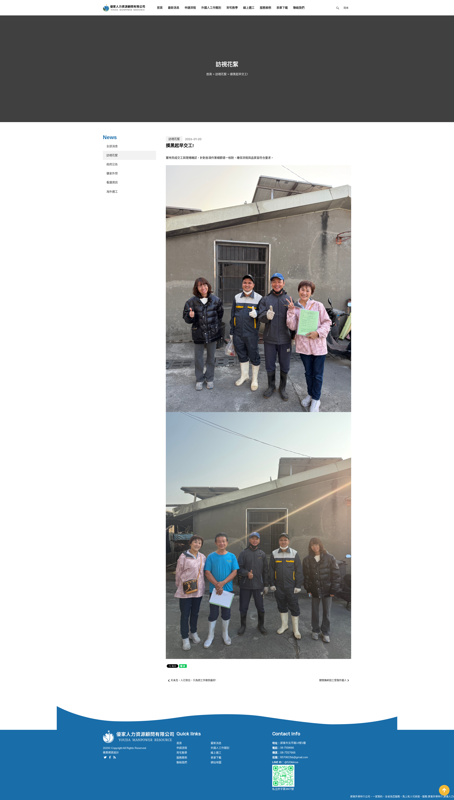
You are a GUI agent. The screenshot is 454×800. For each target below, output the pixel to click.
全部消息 (112, 146)
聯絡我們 (298, 7)
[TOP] (444, 790)
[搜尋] (337, 8)
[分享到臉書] (110, 757)
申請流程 (190, 7)
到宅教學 (232, 7)
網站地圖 (216, 762)
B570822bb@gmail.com (294, 757)
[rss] (114, 757)
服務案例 (265, 7)
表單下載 (282, 7)
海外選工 (112, 191)
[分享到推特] (105, 757)
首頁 (160, 7)
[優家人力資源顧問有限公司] (124, 8)
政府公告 (112, 164)
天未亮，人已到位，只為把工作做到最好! (193, 680)
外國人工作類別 (211, 7)
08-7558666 (287, 747)
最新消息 (173, 7)
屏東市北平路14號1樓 (293, 742)
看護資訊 (112, 182)
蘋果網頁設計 (111, 752)
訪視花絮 (221, 74)
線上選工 (248, 7)
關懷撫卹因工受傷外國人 (333, 680)
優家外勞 (112, 173)
